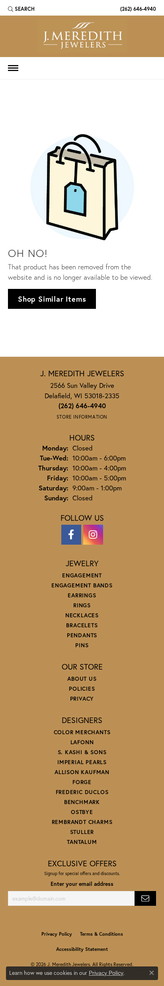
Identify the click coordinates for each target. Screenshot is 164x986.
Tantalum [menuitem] (82, 842)
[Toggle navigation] (13, 68)
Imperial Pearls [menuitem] (82, 762)
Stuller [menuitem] (82, 832)
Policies (82, 688)
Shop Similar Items (52, 299)
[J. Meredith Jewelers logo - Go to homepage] (82, 36)
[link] (137, 9)
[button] (21, 9)
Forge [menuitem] (82, 782)
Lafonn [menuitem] (82, 742)
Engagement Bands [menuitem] (82, 585)
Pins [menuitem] (81, 645)
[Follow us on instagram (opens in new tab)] (93, 535)
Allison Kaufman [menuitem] (82, 772)
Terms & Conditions (101, 934)
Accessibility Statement (82, 949)
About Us (81, 678)
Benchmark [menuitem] (82, 802)
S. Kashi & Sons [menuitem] (82, 752)
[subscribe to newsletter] (145, 898)
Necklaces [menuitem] (82, 615)
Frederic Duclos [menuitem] (82, 792)
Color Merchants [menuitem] (82, 732)
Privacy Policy (56, 934)
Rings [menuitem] (82, 605)
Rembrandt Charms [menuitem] (82, 822)
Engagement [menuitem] (82, 575)
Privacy (82, 698)
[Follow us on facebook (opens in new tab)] (71, 535)
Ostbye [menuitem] (82, 812)
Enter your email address (82, 883)
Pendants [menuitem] (82, 635)
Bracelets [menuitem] (82, 625)
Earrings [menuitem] (82, 595)
